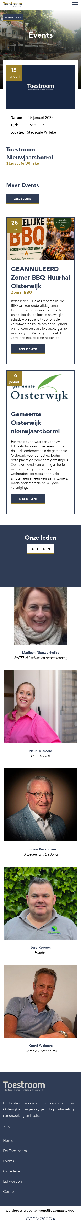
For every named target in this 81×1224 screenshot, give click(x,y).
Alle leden (40, 548)
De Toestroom (15, 1150)
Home (8, 1140)
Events (8, 1161)
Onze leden (12, 1171)
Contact (9, 1191)
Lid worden (12, 1181)
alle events (22, 199)
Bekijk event (28, 349)
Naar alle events (13, 17)
